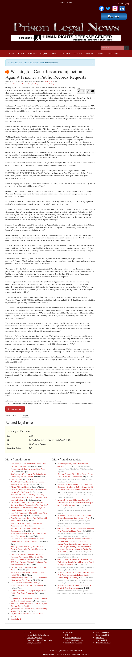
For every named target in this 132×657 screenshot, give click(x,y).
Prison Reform (74, 469)
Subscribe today (51, 62)
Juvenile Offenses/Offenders (73, 523)
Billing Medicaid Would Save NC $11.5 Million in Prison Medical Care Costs (29, 578)
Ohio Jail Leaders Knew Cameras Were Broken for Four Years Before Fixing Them (75, 529)
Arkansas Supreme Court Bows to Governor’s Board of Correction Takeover (74, 586)
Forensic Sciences (87, 554)
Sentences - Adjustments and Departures (69, 510)
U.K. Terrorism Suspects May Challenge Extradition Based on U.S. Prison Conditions (27, 583)
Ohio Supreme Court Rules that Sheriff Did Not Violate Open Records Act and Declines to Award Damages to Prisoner (75, 562)
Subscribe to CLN (102, 635)
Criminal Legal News (34, 637)
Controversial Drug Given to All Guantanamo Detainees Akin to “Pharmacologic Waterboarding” (29, 503)
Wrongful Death (62, 536)
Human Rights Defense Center (38, 635)
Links (55, 53)
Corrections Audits (63, 469)
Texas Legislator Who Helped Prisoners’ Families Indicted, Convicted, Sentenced (29, 599)
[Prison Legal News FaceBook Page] (101, 7)
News (29, 84)
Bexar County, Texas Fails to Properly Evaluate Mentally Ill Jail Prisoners (28, 483)
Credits (90, 479)
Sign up (126, 3)
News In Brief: (16, 619)
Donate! (100, 53)
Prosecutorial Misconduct (85, 508)
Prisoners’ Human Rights (20, 487)
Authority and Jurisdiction (65, 497)
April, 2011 (48, 81)
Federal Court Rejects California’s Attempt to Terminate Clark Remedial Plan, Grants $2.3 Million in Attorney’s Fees (27, 557)
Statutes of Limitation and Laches (75, 583)
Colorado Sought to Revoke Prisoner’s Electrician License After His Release (29, 490)
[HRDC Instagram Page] (115, 7)
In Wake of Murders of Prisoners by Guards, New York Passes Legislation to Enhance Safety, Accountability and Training (75, 575)
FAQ (66, 635)
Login (119, 3)
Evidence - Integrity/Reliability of (78, 536)
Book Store (78, 53)
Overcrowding (61, 479)
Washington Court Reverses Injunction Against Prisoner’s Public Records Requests (28, 508)
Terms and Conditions (73, 637)
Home (11, 53)
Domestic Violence (71, 508)
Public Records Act (63, 495)
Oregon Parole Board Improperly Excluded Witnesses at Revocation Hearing (26, 524)
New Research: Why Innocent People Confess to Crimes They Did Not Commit (28, 475)
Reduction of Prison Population (66, 482)
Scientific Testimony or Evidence (67, 557)
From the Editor (16, 479)
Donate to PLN (101, 640)
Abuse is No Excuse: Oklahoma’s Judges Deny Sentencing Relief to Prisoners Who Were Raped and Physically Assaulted (75, 502)
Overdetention (71, 479)
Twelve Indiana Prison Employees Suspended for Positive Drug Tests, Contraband (28, 591)
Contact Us (69, 632)
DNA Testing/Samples (85, 552)
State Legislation (37, 84)
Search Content (112, 53)
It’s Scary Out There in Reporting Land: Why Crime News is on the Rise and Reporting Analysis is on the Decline (29, 497)
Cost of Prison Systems (71, 521)
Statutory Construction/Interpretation (81, 495)
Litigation (44, 53)
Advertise (89, 53)
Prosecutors (82, 521)
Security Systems (71, 534)
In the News (32, 53)
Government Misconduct (83, 466)
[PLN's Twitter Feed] (108, 7)
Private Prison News (103, 642)
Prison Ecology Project (73, 642)
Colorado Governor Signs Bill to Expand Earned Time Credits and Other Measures (75, 475)
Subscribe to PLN (102, 632)
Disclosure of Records (20, 84)
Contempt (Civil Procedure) (77, 567)
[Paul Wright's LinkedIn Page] (122, 7)
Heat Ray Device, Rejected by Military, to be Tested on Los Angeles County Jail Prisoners (27, 547)
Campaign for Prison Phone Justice (39, 640)
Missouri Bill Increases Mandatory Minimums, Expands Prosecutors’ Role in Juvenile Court (74, 516)
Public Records (84, 469)
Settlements (60, 593)
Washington (52, 84)
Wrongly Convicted (34, 642)
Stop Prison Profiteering (74, 640)
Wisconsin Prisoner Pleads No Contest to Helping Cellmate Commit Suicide (29, 604)
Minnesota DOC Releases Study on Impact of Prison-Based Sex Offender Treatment (27, 539)
